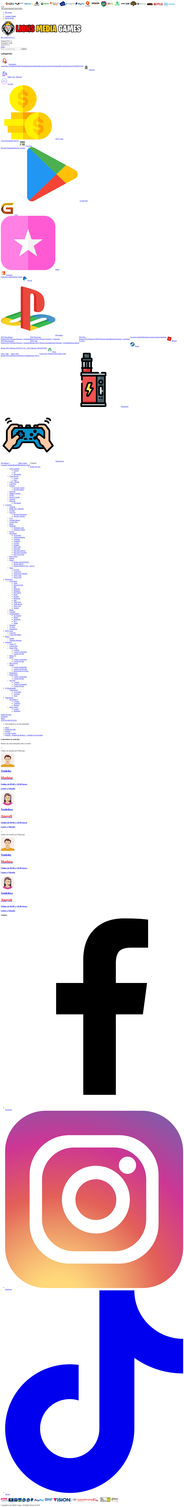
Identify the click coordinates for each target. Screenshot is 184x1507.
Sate (15, 600)
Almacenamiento (19, 537)
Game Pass (17, 572)
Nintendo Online (19, 530)
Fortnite (12, 486)
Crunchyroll (13, 646)
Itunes (11, 524)
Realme (16, 596)
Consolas (17, 539)
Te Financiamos (10, 688)
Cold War (12, 484)
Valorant (12, 499)
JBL (15, 587)
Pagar (3, 47)
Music (7, 636)
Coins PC (12, 633)
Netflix (11, 665)
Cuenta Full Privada (20, 669)
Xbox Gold (17, 577)
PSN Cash (17, 547)
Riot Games (13, 556)
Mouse (16, 617)
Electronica (9, 579)
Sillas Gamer (13, 707)
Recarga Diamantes (20, 514)
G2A (11, 518)
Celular (16, 470)
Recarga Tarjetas (19, 516)
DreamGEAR (18, 585)
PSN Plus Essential (20, 553)
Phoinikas (17, 591)
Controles (17, 541)
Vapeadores (13, 629)
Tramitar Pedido (10, 16)
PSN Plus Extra (19, 554)
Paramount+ (13, 673)
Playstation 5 (13, 699)
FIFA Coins (9, 631)
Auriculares (13, 581)
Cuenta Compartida (20, 652)
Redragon (17, 598)
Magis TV (12, 656)
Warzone (12, 501)
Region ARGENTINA (21, 562)
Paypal (11, 532)
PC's (15, 621)
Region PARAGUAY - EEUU (24, 566)
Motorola (17, 589)
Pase (15, 480)
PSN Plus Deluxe (19, 551)
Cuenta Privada (19, 654)
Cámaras (12, 612)
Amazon (12, 507)
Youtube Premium (15, 640)
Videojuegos (13, 690)
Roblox (11, 558)
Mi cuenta (8, 12)
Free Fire (12, 491)
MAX (11, 657)
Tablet (16, 623)
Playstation (17, 474)
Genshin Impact (14, 520)
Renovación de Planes (21, 671)
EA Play (12, 511)
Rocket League (14, 497)
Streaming (8, 642)
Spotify (11, 638)
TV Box (12, 627)
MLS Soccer (13, 663)
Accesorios (17, 535)
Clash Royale (13, 476)
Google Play (13, 522)
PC (15, 472)
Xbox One (17, 606)
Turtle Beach (18, 604)
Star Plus (12, 680)
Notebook (17, 619)
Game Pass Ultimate (20, 574)
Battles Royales (35, 467)
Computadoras (14, 614)
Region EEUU (19, 564)
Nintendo (12, 526)
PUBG (11, 495)
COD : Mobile (14, 482)
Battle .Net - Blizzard (16, 509)
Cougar (16, 709)
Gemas (16, 478)
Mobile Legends (14, 493)
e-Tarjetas (8, 505)
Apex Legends (14, 469)
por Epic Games (19, 488)
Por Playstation (19, 490)
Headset (16, 545)
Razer (16, 595)
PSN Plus (17, 549)
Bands (11, 610)
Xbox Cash (17, 575)
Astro (15, 583)
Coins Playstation (15, 635)
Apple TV (12, 644)
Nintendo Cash (19, 528)
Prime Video (13, 675)
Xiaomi (16, 608)
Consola (16, 701)
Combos (16, 650)
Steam (11, 560)
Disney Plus (13, 648)
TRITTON (17, 602)
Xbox (11, 568)
